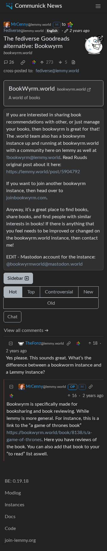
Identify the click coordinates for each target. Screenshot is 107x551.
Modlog (13, 493)
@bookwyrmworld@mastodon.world (44, 264)
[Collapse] (10, 343)
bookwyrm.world (18, 53)
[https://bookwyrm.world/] (93, 45)
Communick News (38, 6)
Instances (14, 504)
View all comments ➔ (26, 330)
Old (51, 303)
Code (10, 528)
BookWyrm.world (32, 89)
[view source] (73, 62)
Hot (13, 292)
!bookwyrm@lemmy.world (33, 157)
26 (11, 62)
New (88, 292)
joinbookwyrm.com (26, 197)
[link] (23, 62)
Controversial (59, 292)
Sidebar (15, 278)
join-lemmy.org (20, 540)
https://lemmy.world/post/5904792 (43, 171)
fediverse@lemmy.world (57, 71)
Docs (10, 516)
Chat (12, 316)
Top (31, 292)
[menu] (98, 6)
